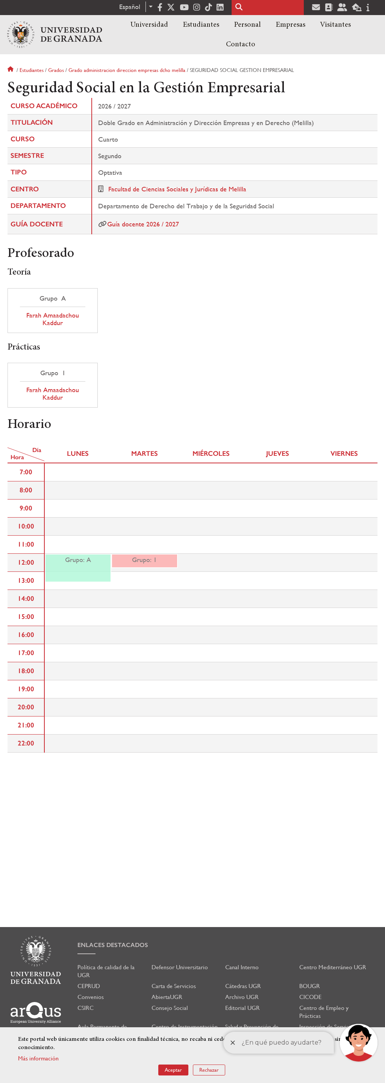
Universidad (149, 25)
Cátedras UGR (243, 986)
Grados (56, 70)
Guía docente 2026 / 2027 (143, 224)
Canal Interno (242, 967)
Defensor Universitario (180, 967)
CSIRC (85, 1007)
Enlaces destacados (112, 945)
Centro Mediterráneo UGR (332, 967)
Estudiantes (201, 25)
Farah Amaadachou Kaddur (52, 319)
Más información (38, 1058)
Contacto (240, 44)
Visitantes (335, 25)
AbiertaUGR (167, 997)
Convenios (90, 997)
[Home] (54, 34)
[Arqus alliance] (36, 1012)
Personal (247, 25)
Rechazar (209, 1070)
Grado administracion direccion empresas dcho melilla (126, 70)
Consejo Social (170, 1007)
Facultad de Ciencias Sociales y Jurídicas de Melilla (177, 189)
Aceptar (173, 1070)
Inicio (11, 70)
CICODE (310, 997)
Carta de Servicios (174, 986)
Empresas (290, 25)
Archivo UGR (242, 997)
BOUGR (309, 986)
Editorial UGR (242, 1007)
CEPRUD (88, 986)
